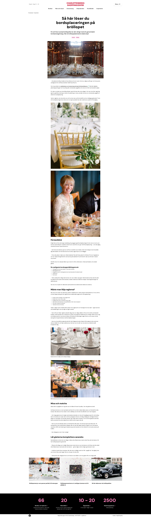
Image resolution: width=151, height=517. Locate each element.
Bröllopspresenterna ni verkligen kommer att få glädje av (74, 484)
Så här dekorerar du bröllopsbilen (101, 483)
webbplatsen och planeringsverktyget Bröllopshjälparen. (74, 86)
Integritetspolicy (119, 515)
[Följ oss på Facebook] (29, 515)
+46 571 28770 (78, 515)
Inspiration (36, 12)
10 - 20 (34, 4)
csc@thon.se (83, 515)
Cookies (114, 515)
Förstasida (30, 12)
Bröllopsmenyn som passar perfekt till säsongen (43, 483)
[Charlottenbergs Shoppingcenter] (75, 4)
